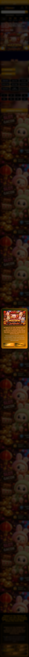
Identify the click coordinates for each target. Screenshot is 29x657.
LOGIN (8, 344)
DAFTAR (20, 344)
